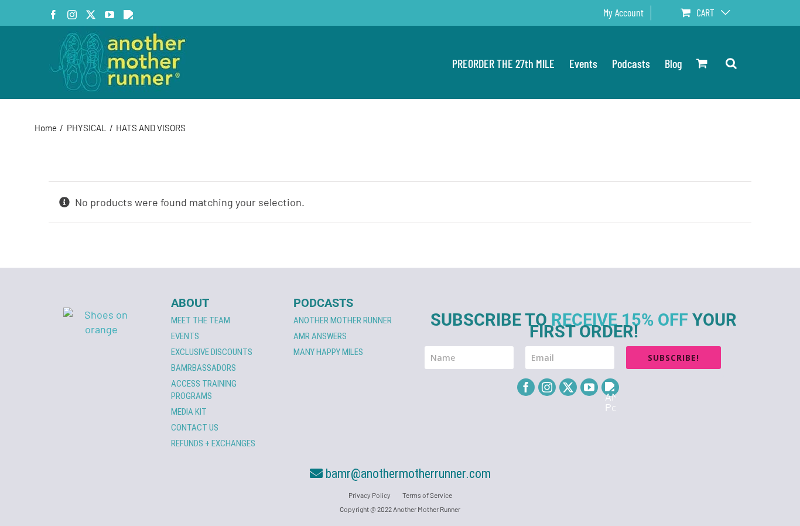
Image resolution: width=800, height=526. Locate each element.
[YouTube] (589, 387)
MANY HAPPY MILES (328, 352)
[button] (731, 62)
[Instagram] (547, 387)
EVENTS (185, 336)
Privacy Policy (369, 495)
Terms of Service (427, 495)
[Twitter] (568, 387)
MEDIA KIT (189, 412)
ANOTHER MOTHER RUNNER (342, 320)
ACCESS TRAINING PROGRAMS (204, 389)
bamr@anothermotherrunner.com (407, 473)
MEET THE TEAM (200, 320)
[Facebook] (526, 387)
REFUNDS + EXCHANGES (213, 443)
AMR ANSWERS (320, 336)
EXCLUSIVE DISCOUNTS (211, 352)
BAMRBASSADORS (203, 368)
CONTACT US (194, 427)
